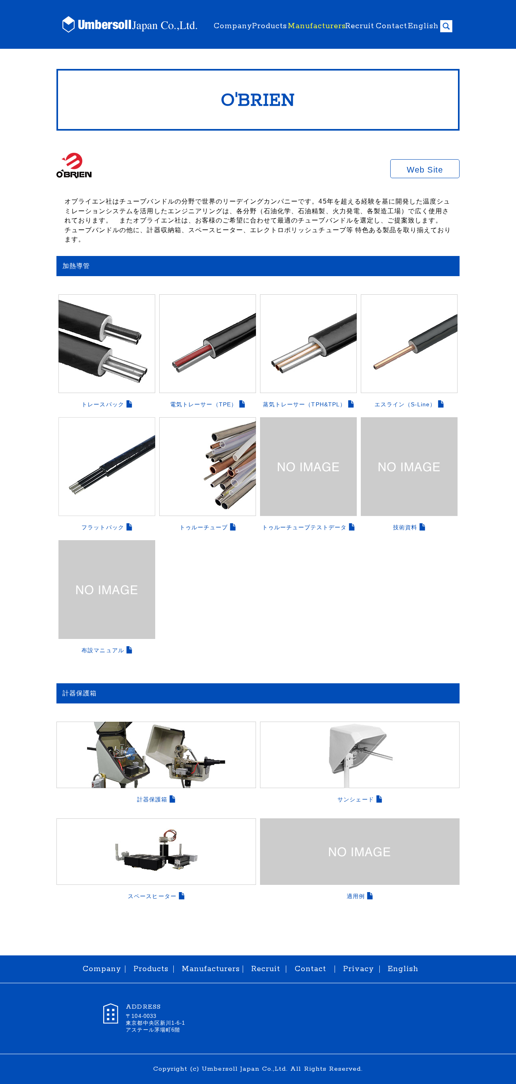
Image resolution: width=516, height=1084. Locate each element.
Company (231, 26)
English (422, 26)
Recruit (358, 26)
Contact (390, 26)
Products (268, 26)
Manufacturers (314, 26)
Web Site (425, 169)
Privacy (357, 969)
